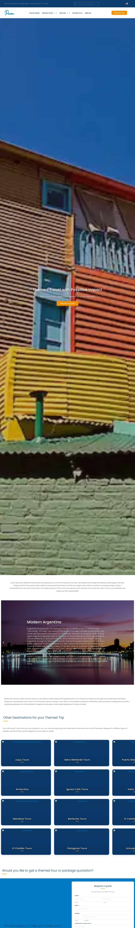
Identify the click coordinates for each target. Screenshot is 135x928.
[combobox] (89, 3)
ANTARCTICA (77, 13)
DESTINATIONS (47, 13)
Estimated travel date (83, 923)
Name (77, 895)
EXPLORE (62, 13)
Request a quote (67, 303)
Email (77, 905)
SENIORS (88, 13)
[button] (3, 642)
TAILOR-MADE (34, 13)
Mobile (78, 913)
